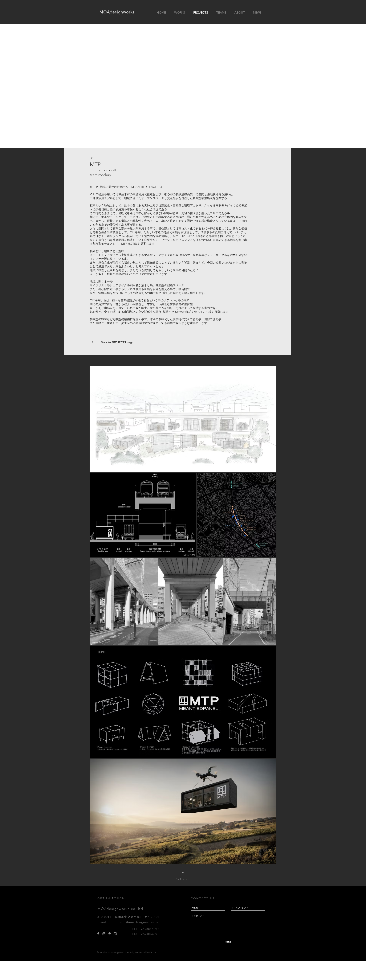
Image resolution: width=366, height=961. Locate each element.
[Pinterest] (110, 934)
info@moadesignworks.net (140, 922)
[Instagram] (104, 934)
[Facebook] (98, 934)
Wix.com (152, 952)
